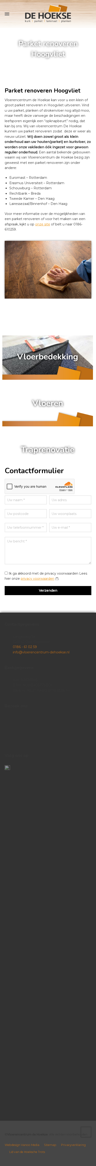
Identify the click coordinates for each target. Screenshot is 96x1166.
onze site (42, 224)
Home (26, 64)
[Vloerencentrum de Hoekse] (48, 14)
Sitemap (50, 1145)
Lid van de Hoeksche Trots (27, 1152)
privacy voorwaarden (37, 578)
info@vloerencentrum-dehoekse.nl (41, 652)
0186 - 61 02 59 (25, 647)
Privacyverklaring (73, 1145)
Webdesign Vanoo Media (22, 1145)
